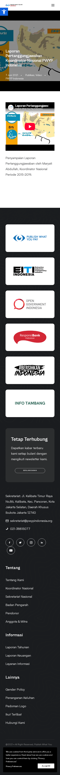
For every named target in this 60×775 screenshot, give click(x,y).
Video (39, 75)
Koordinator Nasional (19, 588)
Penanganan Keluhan (20, 698)
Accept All (46, 766)
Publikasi (29, 75)
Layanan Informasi (18, 664)
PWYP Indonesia (15, 78)
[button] (4, 12)
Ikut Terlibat (14, 714)
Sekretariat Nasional (19, 596)
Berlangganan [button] (30, 470)
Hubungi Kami (15, 723)
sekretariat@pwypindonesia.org (31, 521)
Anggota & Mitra (16, 621)
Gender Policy (15, 689)
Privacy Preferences (14, 766)
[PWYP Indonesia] (14, 5)
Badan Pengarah (17, 605)
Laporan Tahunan (17, 647)
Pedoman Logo (16, 706)
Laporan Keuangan (18, 655)
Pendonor (12, 613)
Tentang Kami (15, 580)
